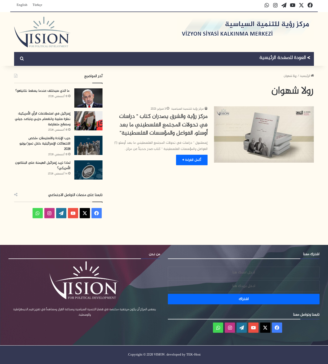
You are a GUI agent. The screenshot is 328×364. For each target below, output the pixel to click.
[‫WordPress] (61, 213)
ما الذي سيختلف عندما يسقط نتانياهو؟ (42, 91)
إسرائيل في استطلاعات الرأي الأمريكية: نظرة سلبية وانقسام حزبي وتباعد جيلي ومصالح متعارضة (42, 119)
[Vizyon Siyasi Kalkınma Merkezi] (42, 32)
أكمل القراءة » (191, 160)
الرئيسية (305, 76)
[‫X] (85, 213)
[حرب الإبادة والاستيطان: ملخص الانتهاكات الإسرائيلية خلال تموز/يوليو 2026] (88, 145)
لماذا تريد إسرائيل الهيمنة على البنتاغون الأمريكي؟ (42, 165)
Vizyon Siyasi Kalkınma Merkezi (285, 58)
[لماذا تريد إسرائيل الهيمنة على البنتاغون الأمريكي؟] (88, 170)
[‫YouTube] (73, 213)
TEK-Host (193, 355)
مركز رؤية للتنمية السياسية (187, 108)
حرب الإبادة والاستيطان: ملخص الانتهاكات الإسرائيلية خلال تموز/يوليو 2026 (44, 143)
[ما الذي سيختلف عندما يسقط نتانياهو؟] (88, 98)
